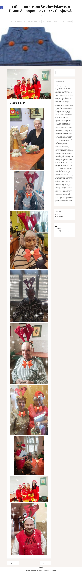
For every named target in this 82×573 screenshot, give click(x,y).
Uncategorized (60, 216)
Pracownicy (18, 21)
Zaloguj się (59, 228)
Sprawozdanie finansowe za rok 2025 (65, 85)
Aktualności (27, 106)
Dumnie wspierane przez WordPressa (34, 570)
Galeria (56, 21)
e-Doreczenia (36, 25)
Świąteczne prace (45, 563)
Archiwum (69, 21)
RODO (44, 21)
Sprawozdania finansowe (30, 21)
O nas (11, 21)
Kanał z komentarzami (63, 231)
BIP (40, 21)
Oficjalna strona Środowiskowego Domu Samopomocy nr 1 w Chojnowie (41, 8)
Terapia (49, 21)
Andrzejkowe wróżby (13, 563)
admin (20, 106)
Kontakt (62, 21)
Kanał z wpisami (61, 230)
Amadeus (48, 570)
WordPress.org (60, 233)
